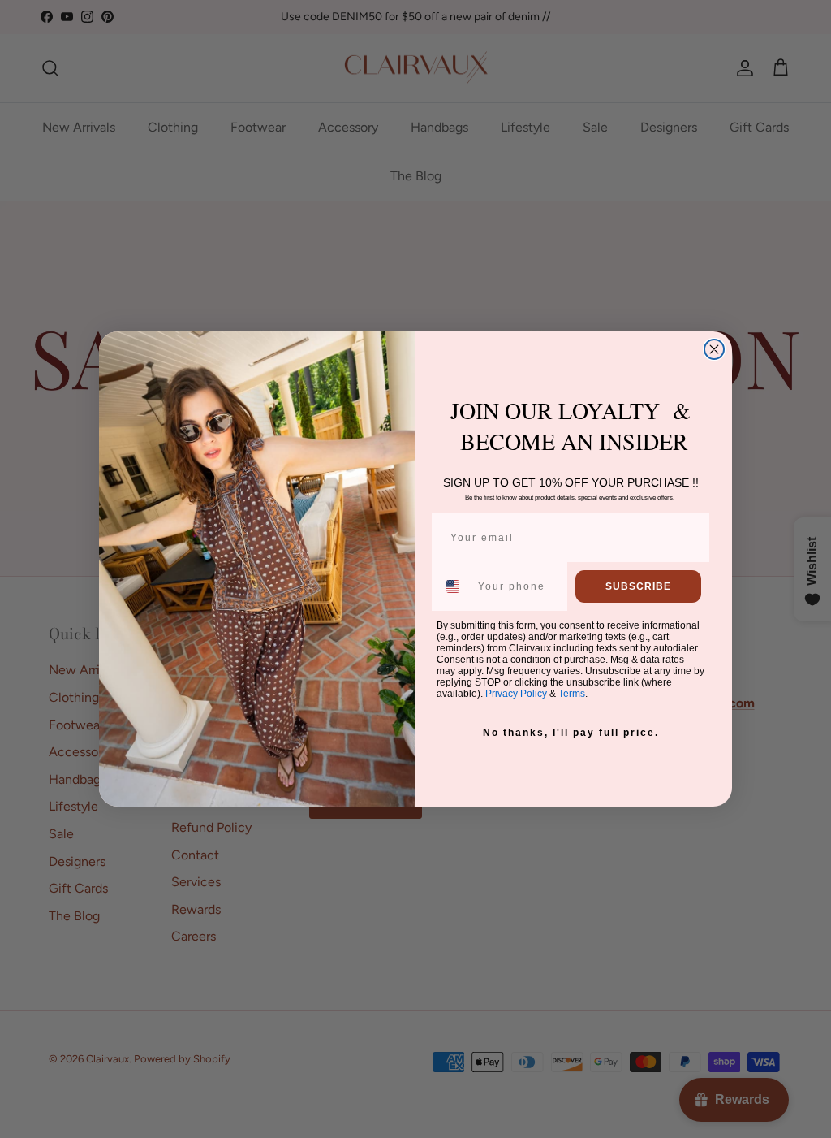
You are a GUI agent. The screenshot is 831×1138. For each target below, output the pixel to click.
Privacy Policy (516, 693)
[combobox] (453, 586)
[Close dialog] (714, 349)
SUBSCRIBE (638, 586)
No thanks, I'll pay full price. (571, 732)
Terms (571, 693)
